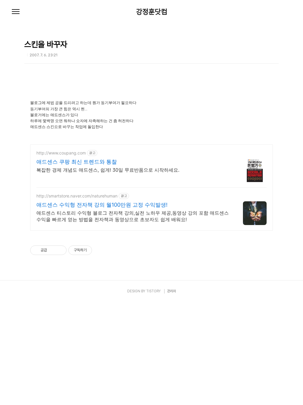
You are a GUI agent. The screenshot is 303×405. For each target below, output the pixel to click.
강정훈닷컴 (151, 11)
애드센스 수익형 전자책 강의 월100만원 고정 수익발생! (101, 205)
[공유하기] (52, 250)
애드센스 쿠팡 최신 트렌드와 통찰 (76, 162)
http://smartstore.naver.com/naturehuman (76, 195)
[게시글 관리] (60, 250)
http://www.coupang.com (61, 152)
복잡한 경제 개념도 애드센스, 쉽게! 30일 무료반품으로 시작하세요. (107, 170)
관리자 (171, 291)
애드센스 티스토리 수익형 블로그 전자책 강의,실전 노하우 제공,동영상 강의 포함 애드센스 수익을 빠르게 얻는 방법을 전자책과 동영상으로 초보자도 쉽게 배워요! (132, 216)
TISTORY (153, 291)
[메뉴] (16, 12)
